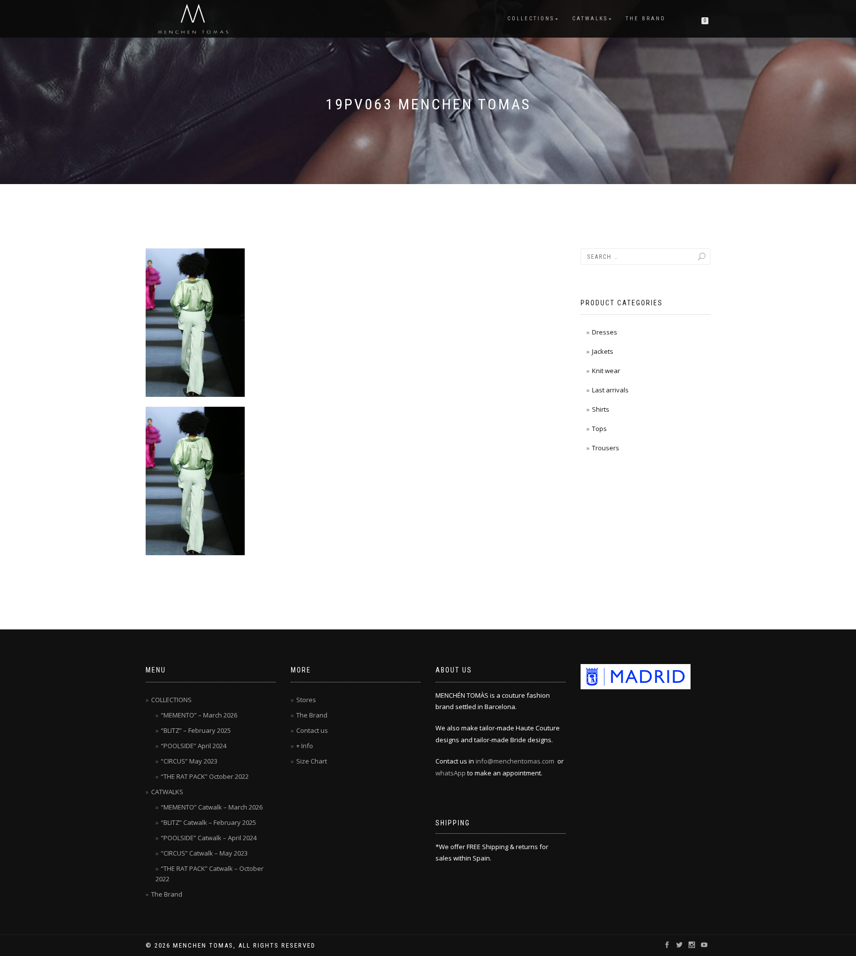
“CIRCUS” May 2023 (189, 761)
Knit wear (606, 370)
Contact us (312, 730)
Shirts (600, 409)
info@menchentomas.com (515, 761)
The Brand (646, 18)
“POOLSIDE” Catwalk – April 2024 (209, 837)
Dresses (604, 332)
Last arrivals (610, 389)
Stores (306, 699)
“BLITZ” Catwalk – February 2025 (208, 822)
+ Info (304, 745)
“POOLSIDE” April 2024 (193, 745)
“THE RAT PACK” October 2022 (205, 776)
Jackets (602, 351)
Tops (599, 428)
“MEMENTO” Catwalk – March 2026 (212, 807)
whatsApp (450, 772)
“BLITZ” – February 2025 (196, 730)
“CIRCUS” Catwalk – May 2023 (204, 853)
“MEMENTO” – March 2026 (199, 715)
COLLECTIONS (530, 18)
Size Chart (311, 761)
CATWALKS (590, 18)
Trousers (605, 447)
